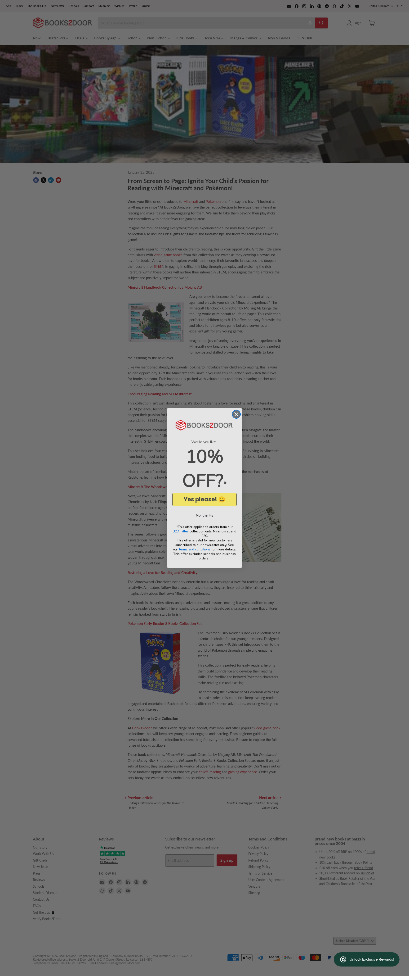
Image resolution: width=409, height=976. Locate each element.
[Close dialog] (236, 414)
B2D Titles (181, 531)
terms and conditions (194, 549)
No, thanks (204, 515)
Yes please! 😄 (204, 499)
